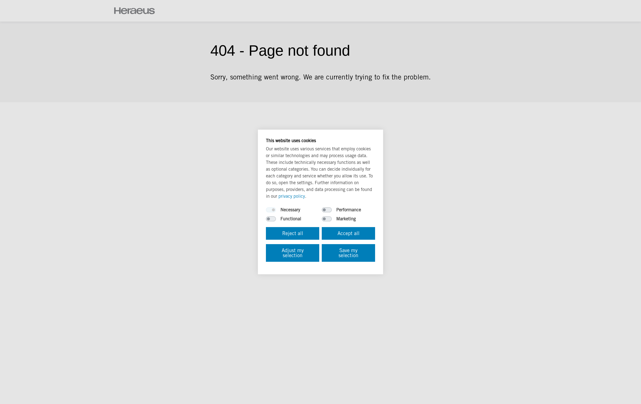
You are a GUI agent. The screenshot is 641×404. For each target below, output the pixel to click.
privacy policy (291, 196)
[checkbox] (271, 210)
